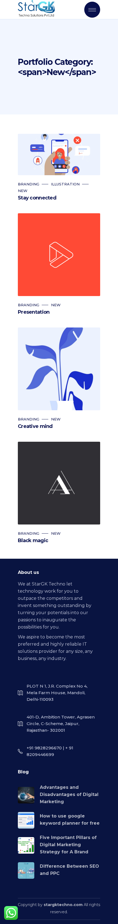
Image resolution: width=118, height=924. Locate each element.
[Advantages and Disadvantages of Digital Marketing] (26, 795)
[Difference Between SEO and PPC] (26, 870)
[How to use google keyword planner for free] (26, 820)
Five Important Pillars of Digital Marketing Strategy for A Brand (68, 844)
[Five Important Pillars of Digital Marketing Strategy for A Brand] (26, 845)
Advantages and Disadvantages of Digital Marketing (69, 794)
